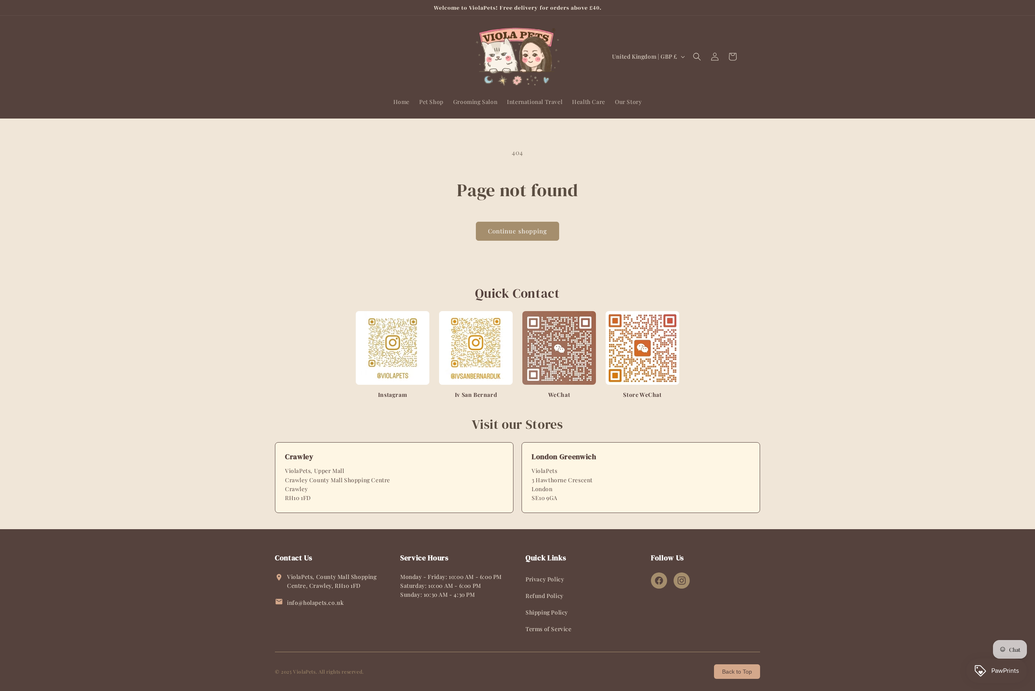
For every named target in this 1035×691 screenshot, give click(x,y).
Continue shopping (517, 231)
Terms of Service (549, 629)
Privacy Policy (545, 579)
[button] (697, 57)
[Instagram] (682, 580)
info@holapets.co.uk (315, 602)
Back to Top (737, 671)
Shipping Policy (547, 612)
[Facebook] (659, 580)
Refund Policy (545, 596)
